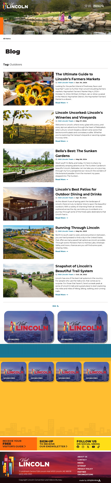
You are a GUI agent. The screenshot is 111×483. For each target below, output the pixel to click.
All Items (7, 39)
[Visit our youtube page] (93, 446)
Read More (61, 103)
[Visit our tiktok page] (98, 446)
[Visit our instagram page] (83, 446)
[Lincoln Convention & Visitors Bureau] (15, 6)
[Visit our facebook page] (78, 446)
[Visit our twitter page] (88, 446)
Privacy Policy (85, 469)
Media (80, 463)
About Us (82, 457)
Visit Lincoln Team (65, 83)
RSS (54, 306)
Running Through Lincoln (78, 228)
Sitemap (82, 466)
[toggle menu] (99, 6)
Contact (82, 460)
